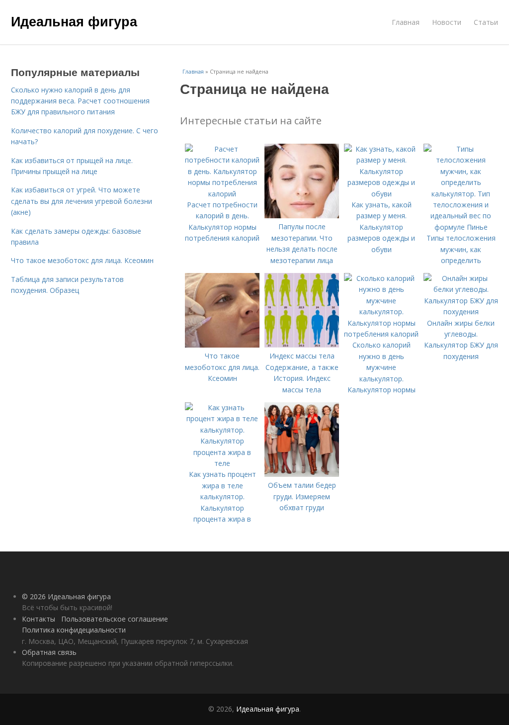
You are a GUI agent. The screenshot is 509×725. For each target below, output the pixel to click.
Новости (446, 22)
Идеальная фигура (74, 20)
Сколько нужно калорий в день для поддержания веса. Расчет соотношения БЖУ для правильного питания (80, 101)
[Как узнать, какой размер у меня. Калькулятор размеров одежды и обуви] (381, 193)
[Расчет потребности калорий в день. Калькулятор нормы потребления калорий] (222, 193)
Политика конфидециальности (74, 629)
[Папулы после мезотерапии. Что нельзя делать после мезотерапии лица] (301, 215)
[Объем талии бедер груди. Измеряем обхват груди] (301, 474)
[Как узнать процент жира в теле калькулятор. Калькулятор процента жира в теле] (222, 463)
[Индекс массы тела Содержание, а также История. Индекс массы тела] (301, 345)
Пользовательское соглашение (114, 619)
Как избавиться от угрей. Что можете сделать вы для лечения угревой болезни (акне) (81, 201)
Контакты (38, 619)
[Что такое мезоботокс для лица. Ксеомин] (222, 345)
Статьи (486, 22)
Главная (406, 22)
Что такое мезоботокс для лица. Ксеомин (82, 260)
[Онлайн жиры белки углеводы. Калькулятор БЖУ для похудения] (461, 311)
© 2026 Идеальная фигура (66, 596)
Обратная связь (49, 652)
